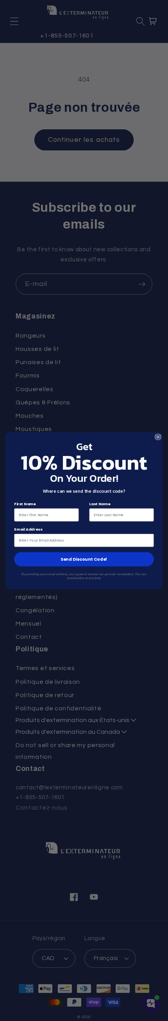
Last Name (99, 503)
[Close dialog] (158, 436)
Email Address (28, 528)
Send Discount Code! (84, 559)
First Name (25, 503)
